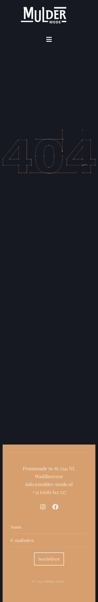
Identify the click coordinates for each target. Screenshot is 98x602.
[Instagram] (43, 507)
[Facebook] (55, 507)
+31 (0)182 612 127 (49, 492)
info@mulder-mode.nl (49, 484)
